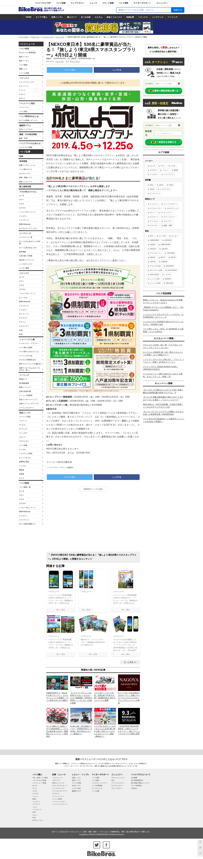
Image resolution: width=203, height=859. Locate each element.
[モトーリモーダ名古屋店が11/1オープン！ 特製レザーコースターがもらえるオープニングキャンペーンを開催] (129, 682)
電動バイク (23, 69)
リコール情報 (24, 73)
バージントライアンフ (59, 804)
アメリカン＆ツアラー (59, 791)
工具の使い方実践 (25, 256)
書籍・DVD (23, 138)
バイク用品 (23, 111)
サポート (22, 98)
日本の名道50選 (25, 391)
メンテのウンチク (25, 264)
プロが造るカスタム (28, 192)
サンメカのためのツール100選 (29, 242)
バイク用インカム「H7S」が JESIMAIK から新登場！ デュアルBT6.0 (163, 330)
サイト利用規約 (136, 785)
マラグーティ (24, 326)
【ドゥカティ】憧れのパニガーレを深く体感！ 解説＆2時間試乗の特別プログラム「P (163, 391)
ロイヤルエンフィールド (28, 228)
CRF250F (168, 240)
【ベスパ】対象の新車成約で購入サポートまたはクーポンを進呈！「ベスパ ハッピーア (163, 398)
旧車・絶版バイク (25, 177)
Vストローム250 (156, 270)
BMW (176, 170)
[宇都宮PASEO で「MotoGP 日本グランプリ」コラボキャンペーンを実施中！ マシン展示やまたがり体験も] (57, 682)
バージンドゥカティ (59, 801)
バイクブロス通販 (25, 147)
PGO (21, 334)
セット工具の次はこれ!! (27, 248)
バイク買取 (123, 3)
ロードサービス (97, 788)
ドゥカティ (23, 216)
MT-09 (173, 257)
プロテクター (24, 441)
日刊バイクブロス (25, 129)
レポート (22, 94)
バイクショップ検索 (39, 783)
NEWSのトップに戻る (93, 489)
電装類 (21, 470)
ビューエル (23, 298)
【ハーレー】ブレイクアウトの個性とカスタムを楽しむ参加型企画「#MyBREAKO (163, 412)
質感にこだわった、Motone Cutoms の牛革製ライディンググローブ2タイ (163, 301)
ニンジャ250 (155, 279)
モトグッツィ (24, 314)
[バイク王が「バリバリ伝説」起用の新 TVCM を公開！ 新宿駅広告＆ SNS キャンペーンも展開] (105, 682)
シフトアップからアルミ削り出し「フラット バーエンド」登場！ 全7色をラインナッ (163, 360)
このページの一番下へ (200, 854)
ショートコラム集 (27, 339)
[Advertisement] (93, 522)
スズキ (21, 204)
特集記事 (130, 17)
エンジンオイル (25, 458)
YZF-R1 (153, 262)
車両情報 (23, 161)
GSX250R (170, 266)
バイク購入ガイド (25, 169)
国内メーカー (24, 57)
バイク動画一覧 (25, 487)
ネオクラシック (173, 208)
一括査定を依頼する (164, 142)
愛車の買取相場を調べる (164, 91)
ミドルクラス (165, 189)
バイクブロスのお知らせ (30, 143)
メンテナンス (158, 17)
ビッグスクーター (58, 788)
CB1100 (153, 249)
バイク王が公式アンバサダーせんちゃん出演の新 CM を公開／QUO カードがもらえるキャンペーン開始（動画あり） (105, 731)
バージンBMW (57, 799)
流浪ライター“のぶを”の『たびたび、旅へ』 (29, 369)
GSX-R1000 (172, 270)
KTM (21, 330)
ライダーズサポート (142, 3)
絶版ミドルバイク (114, 17)
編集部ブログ (76, 791)
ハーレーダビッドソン (27, 212)
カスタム (99, 17)
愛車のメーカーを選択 (163, 84)
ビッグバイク (155, 194)
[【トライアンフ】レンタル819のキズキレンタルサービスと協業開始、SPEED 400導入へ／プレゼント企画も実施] (81, 682)
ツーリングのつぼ (25, 356)
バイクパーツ (24, 107)
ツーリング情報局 (25, 395)
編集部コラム (25, 125)
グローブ (22, 437)
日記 (112, 780)
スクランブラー (166, 213)
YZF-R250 (171, 253)
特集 (21, 156)
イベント (22, 90)
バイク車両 (24, 48)
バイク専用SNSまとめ (29, 116)
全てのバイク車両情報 (27, 53)
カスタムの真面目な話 (27, 360)
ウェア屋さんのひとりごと (29, 352)
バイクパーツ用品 (27, 103)
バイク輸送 (95, 780)
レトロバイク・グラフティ (29, 343)
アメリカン (154, 221)
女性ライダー (76, 785)
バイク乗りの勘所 (25, 347)
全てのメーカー (37, 820)
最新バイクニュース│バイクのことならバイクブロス (101, 759)
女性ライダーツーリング (28, 400)
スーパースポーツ (170, 204)
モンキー (174, 236)
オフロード (154, 217)
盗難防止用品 (24, 462)
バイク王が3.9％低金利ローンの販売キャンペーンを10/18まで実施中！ (163, 420)
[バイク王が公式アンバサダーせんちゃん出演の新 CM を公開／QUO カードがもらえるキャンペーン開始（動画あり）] (105, 716)
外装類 (21, 474)
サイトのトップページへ (200, 848)
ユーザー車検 (24, 268)
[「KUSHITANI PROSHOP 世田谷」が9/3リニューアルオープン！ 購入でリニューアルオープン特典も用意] (129, 716)
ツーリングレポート (26, 408)
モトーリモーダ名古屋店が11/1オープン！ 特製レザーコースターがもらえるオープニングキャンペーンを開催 (129, 698)
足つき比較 (86, 17)
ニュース (93, 3)
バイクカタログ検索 (39, 780)
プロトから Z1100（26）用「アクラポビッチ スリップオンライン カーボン (162, 346)
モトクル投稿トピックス (28, 120)
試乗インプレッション (27, 165)
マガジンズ (35, 37)
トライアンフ (24, 220)
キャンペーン (24, 86)
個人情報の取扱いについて (140, 783)
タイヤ (21, 478)
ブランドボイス (116, 788)
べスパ (34, 807)
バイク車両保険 (97, 785)
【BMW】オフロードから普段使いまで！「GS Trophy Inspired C (163, 308)
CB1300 (164, 249)
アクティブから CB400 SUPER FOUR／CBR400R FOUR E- (160, 368)
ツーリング (172, 17)
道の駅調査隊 (24, 383)
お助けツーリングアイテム (29, 404)
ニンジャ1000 (155, 283)
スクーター (154, 225)
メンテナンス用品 (25, 453)
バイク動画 (23, 65)
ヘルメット (23, 421)
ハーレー (165, 170)
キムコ (34, 815)
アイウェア (23, 429)
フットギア (23, 433)
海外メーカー (24, 61)
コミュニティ (162, 3)
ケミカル (22, 449)
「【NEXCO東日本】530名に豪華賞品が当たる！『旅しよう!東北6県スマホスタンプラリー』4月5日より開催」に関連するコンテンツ (92, 557)
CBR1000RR (166, 245)
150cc (171, 185)
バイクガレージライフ (99, 783)
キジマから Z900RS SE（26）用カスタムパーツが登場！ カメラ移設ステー (163, 353)
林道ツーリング (25, 387)
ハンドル (22, 466)
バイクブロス (24, 37)
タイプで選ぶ (41, 17)
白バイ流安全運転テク (27, 524)
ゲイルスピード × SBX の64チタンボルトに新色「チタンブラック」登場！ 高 (163, 375)
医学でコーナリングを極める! (30, 364)
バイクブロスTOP (43, 3)
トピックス (143, 17)
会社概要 (134, 777)
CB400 (152, 245)
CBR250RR (154, 240)
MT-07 (163, 257)
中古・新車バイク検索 (40, 777)
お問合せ (134, 788)
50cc (152, 185)
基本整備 (22, 252)
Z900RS (168, 279)
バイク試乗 (95, 791)
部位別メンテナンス (26, 260)
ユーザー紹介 (76, 788)
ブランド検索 (108, 3)
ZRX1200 (169, 283)
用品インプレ (25, 413)
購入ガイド (72, 17)
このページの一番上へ (200, 842)
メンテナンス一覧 (25, 237)
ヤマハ (21, 200)
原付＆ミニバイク (58, 783)
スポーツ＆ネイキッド (59, 785)
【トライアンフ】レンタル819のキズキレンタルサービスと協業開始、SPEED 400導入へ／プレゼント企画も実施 (81, 698)
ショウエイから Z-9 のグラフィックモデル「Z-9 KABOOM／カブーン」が (163, 315)
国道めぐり (23, 379)
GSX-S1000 (154, 275)
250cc (152, 189)
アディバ (22, 322)
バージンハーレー (58, 796)
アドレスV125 (155, 266)
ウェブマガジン (77, 3)
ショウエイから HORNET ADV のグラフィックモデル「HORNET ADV (163, 323)
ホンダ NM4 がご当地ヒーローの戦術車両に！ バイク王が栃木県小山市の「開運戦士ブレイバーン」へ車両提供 (57, 731)
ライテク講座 (76, 783)
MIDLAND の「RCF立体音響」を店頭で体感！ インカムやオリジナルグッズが (163, 405)
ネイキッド (154, 204)
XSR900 (164, 262)
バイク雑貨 (23, 445)
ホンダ (21, 196)
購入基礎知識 (25, 186)
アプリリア (23, 318)
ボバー (152, 213)
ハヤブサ (167, 275)
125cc (161, 185)
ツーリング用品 (25, 417)
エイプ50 (162, 236)
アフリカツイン (156, 253)
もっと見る (129, 662)
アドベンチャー (169, 217)
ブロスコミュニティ (118, 777)
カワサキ (22, 208)
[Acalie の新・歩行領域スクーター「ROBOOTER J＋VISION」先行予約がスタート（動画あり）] (81, 716)
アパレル (22, 425)
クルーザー (168, 221)
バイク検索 (61, 3)
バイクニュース (47, 37)
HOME (29, 17)
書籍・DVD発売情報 (28, 134)
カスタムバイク (25, 173)
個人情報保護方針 (137, 780)
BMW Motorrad (24, 224)
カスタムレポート (117, 785)
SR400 (152, 257)
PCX (151, 236)
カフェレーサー (156, 208)
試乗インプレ (57, 17)
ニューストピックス (26, 82)
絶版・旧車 (168, 225)
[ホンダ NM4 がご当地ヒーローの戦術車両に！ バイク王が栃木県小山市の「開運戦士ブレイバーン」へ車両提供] (57, 716)
